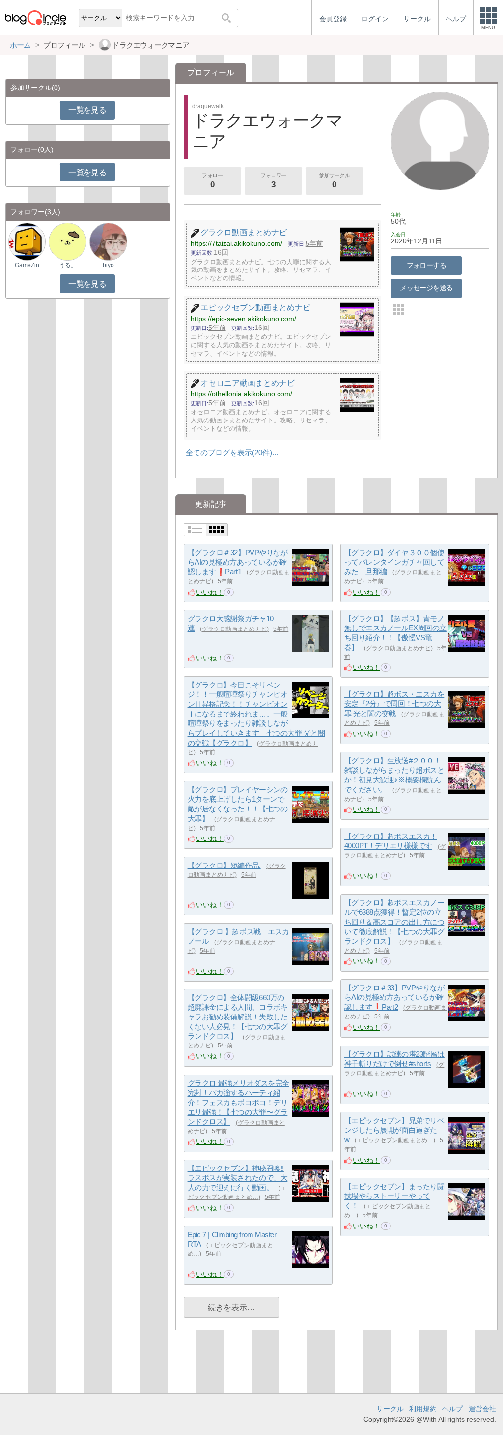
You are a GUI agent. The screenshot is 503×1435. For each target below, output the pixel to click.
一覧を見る (87, 110)
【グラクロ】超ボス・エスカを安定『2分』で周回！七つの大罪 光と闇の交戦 (394, 704)
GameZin (27, 265)
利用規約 (423, 1409)
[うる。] (67, 241)
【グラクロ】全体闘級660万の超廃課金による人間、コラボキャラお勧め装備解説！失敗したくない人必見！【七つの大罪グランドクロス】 (238, 1017)
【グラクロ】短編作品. (224, 865)
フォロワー (273, 180)
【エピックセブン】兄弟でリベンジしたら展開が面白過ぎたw (394, 1130)
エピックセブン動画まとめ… (395, 1140)
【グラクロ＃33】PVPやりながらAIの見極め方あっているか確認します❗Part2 (394, 997)
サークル (390, 1409)
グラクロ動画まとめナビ (234, 629)
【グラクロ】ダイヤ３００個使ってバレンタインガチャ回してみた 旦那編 (394, 562)
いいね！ (210, 592)
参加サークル (334, 180)
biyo (108, 265)
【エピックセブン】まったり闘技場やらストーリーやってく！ (394, 1196)
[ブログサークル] (35, 17)
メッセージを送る (426, 288)
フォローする (427, 265)
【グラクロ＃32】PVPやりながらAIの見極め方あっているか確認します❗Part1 (238, 562)
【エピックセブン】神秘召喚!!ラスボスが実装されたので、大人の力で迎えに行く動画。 (238, 1178)
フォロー (212, 180)
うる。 (68, 265)
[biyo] (108, 241)
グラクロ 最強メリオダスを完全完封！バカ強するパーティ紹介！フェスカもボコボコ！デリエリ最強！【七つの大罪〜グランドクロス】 (238, 1102)
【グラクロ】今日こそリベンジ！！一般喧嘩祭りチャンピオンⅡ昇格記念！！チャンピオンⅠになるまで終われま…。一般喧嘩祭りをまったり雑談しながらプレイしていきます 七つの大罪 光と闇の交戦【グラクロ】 (256, 714)
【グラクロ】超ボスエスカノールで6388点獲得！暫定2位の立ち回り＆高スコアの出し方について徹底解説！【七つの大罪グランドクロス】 (394, 922)
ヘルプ (452, 1409)
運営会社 (482, 1409)
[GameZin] (27, 241)
